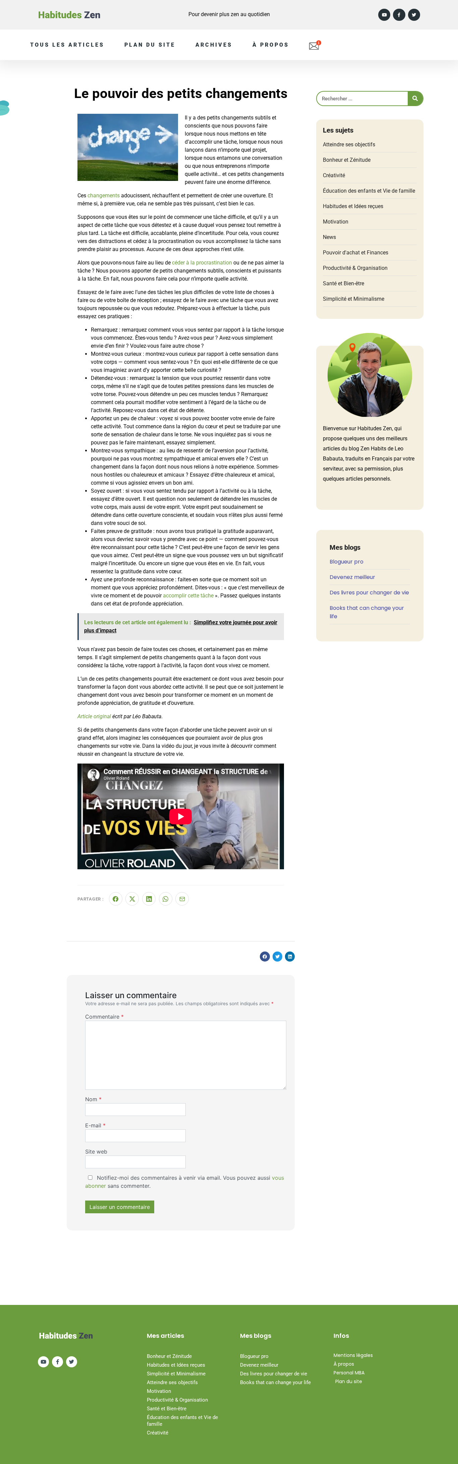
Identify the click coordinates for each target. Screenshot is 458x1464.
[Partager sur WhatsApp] (165, 899)
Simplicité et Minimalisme (353, 299)
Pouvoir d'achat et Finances (355, 252)
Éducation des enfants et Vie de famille (369, 191)
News (329, 237)
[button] (265, 956)
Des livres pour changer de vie (369, 592)
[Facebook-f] (399, 15)
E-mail (95, 1125)
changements (104, 195)
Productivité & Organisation (355, 268)
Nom (93, 1099)
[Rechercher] (415, 98)
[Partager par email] (182, 899)
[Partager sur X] (132, 899)
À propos (270, 45)
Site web (96, 1151)
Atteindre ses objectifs (349, 144)
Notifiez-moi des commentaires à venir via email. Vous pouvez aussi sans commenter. (184, 1181)
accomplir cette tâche (188, 595)
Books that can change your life (275, 1382)
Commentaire (104, 1016)
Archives (213, 45)
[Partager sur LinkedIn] (149, 899)
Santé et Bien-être (343, 283)
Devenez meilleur (352, 577)
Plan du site (149, 45)
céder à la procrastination (202, 262)
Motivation (335, 221)
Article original (94, 716)
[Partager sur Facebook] (115, 899)
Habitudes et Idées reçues (353, 206)
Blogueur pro (346, 562)
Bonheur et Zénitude (346, 160)
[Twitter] (414, 15)
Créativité (334, 175)
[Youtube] (384, 15)
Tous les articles (67, 45)
